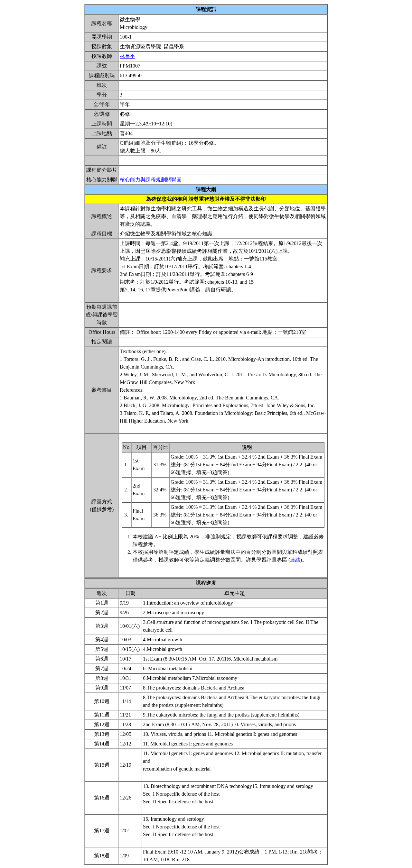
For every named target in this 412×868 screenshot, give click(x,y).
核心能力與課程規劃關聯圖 (151, 179)
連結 (295, 559)
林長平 (127, 56)
